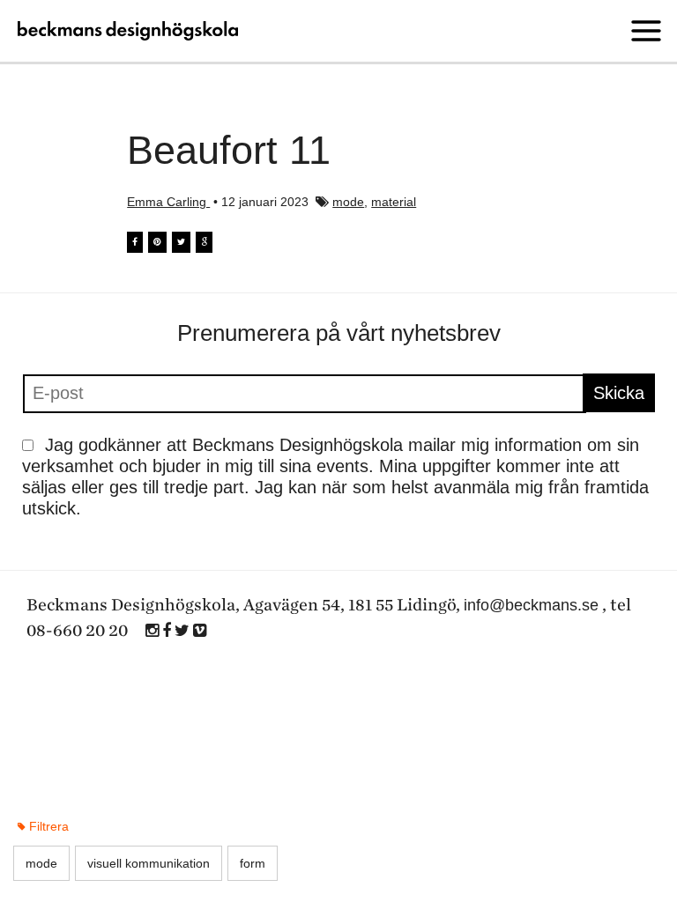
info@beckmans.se (531, 605)
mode (348, 202)
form (252, 863)
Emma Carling (168, 202)
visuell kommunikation (148, 863)
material (393, 202)
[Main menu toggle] (646, 31)
